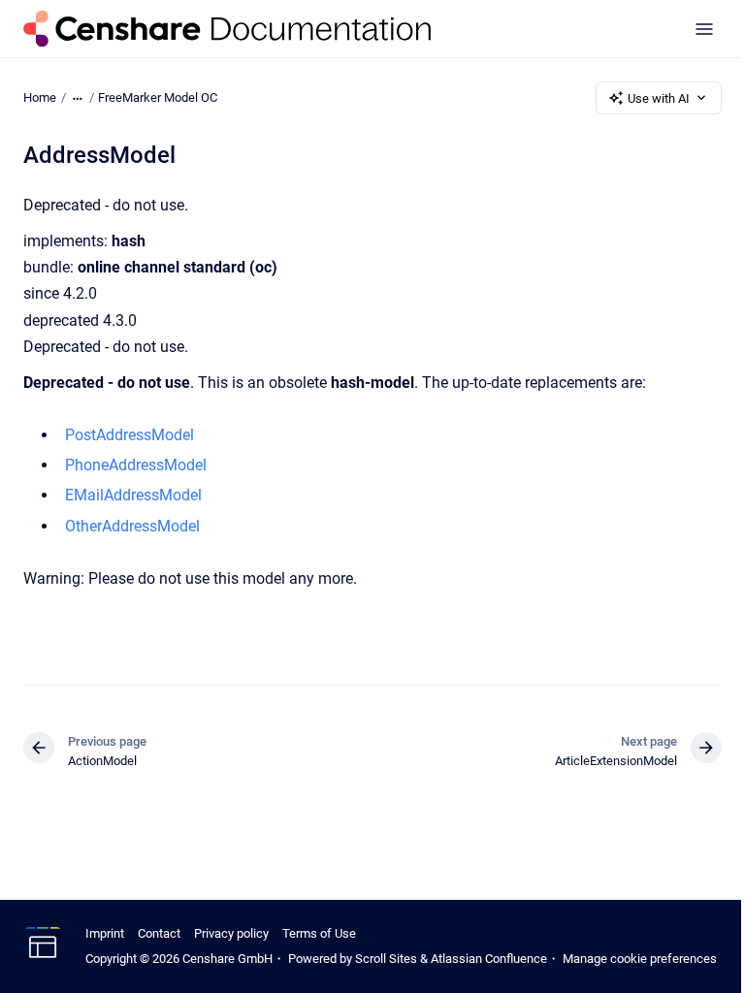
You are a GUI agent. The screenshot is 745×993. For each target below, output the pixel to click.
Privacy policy (231, 933)
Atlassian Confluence (489, 958)
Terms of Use (319, 933)
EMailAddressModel (133, 495)
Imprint (104, 933)
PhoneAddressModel (136, 465)
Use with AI (659, 98)
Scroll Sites (386, 958)
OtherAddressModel (132, 526)
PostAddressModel (129, 435)
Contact (159, 933)
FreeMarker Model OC (157, 97)
